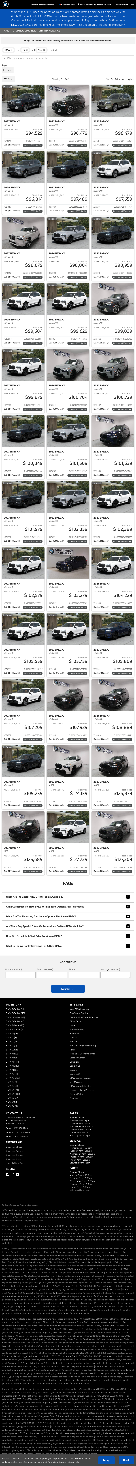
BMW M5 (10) (12, 1065)
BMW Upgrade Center (80, 1086)
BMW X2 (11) (12, 1073)
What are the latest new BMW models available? (34, 896)
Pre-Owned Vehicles (80, 1013)
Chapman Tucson (14, 1155)
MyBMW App (76, 1082)
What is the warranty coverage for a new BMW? (34, 946)
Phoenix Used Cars (15, 1163)
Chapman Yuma (13, 1159)
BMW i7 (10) (11, 1041)
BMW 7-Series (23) (15, 1025)
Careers (73, 1069)
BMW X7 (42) (12, 1098)
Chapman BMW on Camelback (42, 4)
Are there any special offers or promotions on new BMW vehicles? (45, 926)
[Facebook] (7, 1174)
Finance (73, 1037)
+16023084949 (20, 1136)
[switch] (132, 4)
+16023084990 (22, 1132)
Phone (72, 969)
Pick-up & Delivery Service (82, 1053)
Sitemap (74, 1098)
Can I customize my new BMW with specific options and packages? (45, 906)
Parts (72, 1049)
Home (6, 30)
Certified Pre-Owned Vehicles (84, 1017)
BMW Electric (76, 1021)
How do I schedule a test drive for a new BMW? (34, 936)
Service (73, 1041)
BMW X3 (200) (13, 1077)
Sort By (109, 79)
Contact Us (75, 1065)
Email (45, 969)
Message (110, 969)
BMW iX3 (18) (12, 1049)
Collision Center (77, 1057)
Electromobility (77, 1029)
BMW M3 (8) (12, 1057)
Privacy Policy (76, 1094)
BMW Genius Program (80, 1077)
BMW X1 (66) (12, 1069)
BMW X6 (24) (12, 1090)
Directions (74, 1061)
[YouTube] (17, 1174)
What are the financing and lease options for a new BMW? (41, 916)
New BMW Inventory (79, 1009)
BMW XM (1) (12, 1102)
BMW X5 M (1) (12, 1086)
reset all (53, 50)
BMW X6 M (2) (13, 1094)
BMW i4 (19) (12, 1033)
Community (75, 1073)
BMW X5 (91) (12, 1082)
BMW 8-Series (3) (14, 1029)
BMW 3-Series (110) (15, 1013)
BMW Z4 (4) (12, 1106)
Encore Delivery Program (82, 1090)
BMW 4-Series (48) (15, 1017)
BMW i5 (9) (11, 1037)
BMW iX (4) (11, 1045)
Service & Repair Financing (83, 1045)
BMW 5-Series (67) (15, 1021)
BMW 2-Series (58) (15, 1009)
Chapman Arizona (14, 1151)
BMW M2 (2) (12, 1053)
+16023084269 (20, 1128)
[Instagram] (12, 1174)
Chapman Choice (14, 1146)
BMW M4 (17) (12, 1061)
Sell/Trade (75, 1033)
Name (13, 969)
